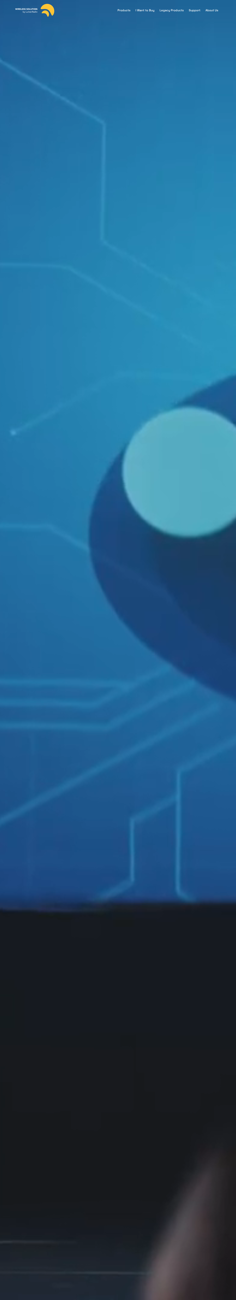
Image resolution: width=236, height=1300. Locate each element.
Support (194, 10)
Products (124, 10)
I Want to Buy (144, 10)
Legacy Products (172, 10)
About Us (211, 10)
